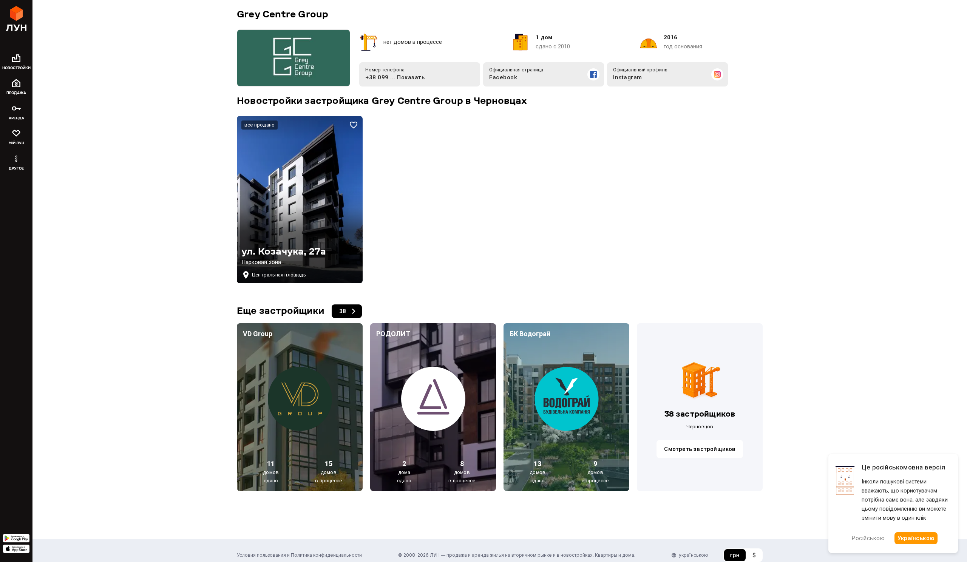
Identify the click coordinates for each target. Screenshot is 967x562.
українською (693, 555)
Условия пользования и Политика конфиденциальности (299, 555)
